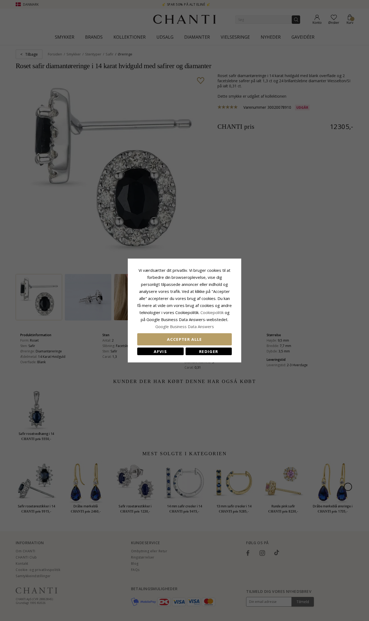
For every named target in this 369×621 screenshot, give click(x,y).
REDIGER (208, 351)
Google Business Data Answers (184, 326)
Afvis (160, 351)
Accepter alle (184, 339)
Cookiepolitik (212, 312)
